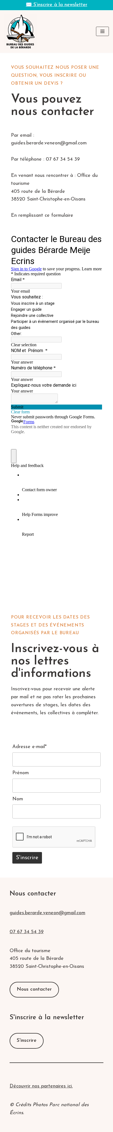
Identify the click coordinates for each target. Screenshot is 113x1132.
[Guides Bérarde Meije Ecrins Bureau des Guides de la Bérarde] (20, 31)
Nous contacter (34, 989)
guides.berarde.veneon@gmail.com (47, 913)
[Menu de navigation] (102, 31)
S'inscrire (26, 1040)
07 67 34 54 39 (27, 932)
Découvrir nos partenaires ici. (41, 1086)
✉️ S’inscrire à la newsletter (56, 4)
